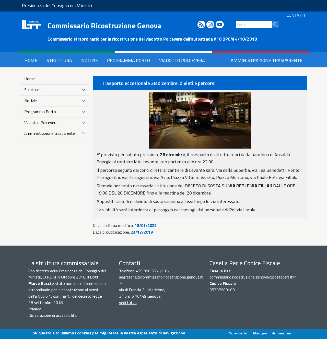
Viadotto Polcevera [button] (182, 60)
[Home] (31, 24)
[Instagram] (210, 24)
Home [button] (31, 60)
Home (29, 79)
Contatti (296, 15)
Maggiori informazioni (272, 333)
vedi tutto (128, 302)
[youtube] (220, 24)
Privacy (34, 309)
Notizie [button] (89, 60)
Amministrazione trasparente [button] (266, 60)
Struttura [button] (59, 60)
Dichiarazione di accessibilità (52, 315)
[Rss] (201, 24)
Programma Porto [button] (128, 60)
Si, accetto (238, 333)
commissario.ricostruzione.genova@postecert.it (252, 277)
